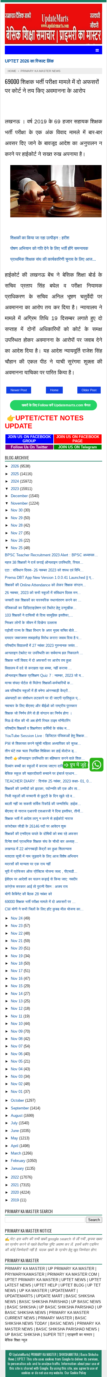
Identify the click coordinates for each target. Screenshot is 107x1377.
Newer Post (19, 390)
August (17, 1115)
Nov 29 (17, 518)
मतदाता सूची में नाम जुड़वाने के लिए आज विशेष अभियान (41, 856)
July (15, 1123)
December (20, 496)
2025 (15, 474)
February (19, 1161)
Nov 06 (17, 1054)
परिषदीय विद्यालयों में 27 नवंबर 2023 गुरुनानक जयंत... (41, 645)
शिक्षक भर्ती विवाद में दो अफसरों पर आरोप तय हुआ (38, 660)
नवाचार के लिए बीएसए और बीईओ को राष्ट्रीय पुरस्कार (41, 706)
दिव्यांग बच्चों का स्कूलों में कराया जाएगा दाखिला (36, 766)
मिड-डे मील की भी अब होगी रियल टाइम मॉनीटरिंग (37, 720)
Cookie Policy (78, 1372)
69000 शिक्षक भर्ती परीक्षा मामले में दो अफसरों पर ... (40, 902)
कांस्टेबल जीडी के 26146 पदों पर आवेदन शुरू (35, 826)
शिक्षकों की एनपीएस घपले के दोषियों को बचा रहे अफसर (41, 834)
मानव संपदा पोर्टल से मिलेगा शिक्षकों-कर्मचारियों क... (39, 683)
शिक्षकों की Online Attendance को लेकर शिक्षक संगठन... (45, 585)
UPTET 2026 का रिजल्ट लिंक (29, 61)
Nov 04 (17, 1069)
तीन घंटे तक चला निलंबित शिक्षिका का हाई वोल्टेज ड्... (41, 751)
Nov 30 (17, 510)
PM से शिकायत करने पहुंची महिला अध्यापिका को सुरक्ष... (43, 743)
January (18, 1168)
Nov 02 (17, 1084)
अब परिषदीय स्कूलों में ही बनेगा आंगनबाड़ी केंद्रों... (38, 690)
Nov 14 (17, 993)
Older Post (89, 390)
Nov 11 (17, 1016)
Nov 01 (17, 1091)
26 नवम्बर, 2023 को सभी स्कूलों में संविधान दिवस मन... (43, 593)
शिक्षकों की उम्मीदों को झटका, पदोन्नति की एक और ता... (42, 788)
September (20, 1108)
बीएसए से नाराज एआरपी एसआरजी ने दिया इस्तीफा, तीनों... (44, 811)
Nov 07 (17, 1046)
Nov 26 (17, 540)
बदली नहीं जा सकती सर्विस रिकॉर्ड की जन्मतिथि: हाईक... (43, 804)
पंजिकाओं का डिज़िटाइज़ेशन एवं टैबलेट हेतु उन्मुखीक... (40, 608)
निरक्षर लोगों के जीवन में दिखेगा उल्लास (31, 623)
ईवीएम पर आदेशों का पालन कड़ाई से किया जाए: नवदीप (41, 879)
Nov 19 (17, 956)
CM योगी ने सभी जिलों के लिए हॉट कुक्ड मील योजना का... (44, 909)
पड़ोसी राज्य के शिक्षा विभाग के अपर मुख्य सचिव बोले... (41, 630)
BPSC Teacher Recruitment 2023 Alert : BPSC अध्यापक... (51, 555)
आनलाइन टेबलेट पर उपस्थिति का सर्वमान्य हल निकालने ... (44, 653)
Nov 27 (17, 533)
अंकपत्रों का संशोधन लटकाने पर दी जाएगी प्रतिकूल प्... (43, 698)
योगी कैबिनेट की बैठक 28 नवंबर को (28, 894)
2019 (15, 1200)
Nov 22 (17, 933)
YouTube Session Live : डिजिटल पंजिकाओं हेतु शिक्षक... (46, 736)
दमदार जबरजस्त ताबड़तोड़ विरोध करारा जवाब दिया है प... (43, 638)
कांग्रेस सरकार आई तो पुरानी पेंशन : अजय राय (36, 886)
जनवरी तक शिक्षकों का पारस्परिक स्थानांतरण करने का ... (43, 600)
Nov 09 (17, 1031)
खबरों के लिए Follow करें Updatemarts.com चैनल (56, 405)
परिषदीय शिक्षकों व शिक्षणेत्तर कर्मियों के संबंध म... (37, 728)
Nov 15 (17, 986)
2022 (15, 1177)
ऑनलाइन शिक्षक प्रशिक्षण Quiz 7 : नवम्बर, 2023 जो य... (44, 675)
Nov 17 (17, 971)
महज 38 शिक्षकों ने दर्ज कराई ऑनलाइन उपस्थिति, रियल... (44, 562)
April (15, 1146)
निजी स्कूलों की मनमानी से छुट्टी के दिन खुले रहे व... (40, 796)
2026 (15, 466)
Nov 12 (17, 1008)
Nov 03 (17, 1076)
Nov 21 (17, 941)
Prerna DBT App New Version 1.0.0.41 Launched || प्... (49, 577)
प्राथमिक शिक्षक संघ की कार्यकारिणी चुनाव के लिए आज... (53, 259)
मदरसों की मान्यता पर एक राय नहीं (28, 864)
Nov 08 (17, 1039)
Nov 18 (17, 963)
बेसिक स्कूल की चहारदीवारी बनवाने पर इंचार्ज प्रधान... (41, 773)
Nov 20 (17, 948)
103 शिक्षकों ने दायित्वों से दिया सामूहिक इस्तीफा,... (39, 615)
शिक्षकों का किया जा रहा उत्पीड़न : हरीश (39, 237)
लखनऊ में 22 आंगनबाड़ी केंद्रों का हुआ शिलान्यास (38, 849)
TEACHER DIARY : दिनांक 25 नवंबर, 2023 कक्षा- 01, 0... (48, 781)
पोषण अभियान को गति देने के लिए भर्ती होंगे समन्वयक (49, 248)
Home (54, 390)
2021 (15, 1185)
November (20, 503)
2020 (15, 1192)
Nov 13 (17, 1001)
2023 (15, 489)
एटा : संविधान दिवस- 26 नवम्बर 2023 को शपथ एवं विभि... (44, 570)
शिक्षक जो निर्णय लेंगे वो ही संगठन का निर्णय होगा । (38, 713)
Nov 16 (17, 978)
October (18, 1100)
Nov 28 (17, 525)
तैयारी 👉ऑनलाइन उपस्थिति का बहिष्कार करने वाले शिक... (45, 758)
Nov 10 (17, 1023)
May (15, 1138)
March (16, 1153)
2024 (15, 481)
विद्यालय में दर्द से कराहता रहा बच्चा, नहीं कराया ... (38, 668)
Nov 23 (17, 926)
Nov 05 (17, 1061)
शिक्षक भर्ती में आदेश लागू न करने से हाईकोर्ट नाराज (39, 818)
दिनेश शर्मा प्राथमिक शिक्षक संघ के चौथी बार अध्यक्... (41, 841)
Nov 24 (17, 918)
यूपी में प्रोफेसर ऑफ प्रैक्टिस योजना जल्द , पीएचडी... (41, 871)
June (15, 1131)
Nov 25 (17, 548)
